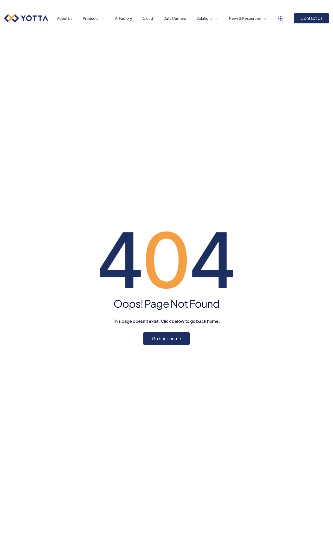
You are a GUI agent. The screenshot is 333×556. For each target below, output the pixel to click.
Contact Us (311, 18)
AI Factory (123, 18)
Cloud (148, 18)
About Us (64, 18)
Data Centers (174, 18)
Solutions (204, 18)
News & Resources (245, 18)
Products (91, 18)
